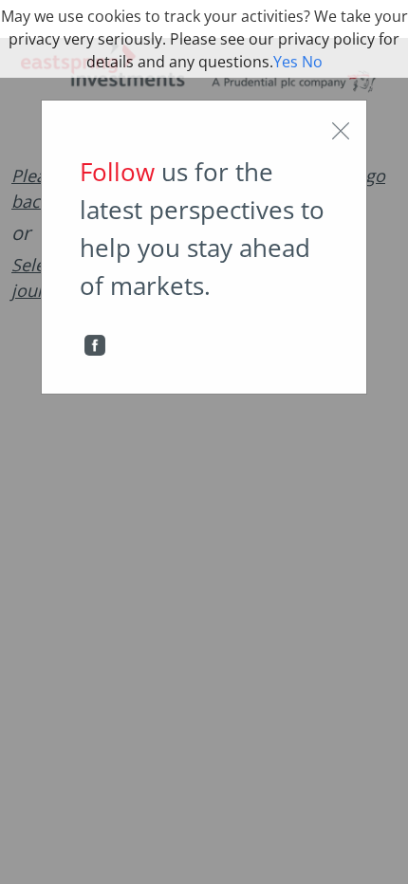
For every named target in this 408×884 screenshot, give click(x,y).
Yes (285, 61)
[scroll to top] (381, 850)
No (312, 61)
